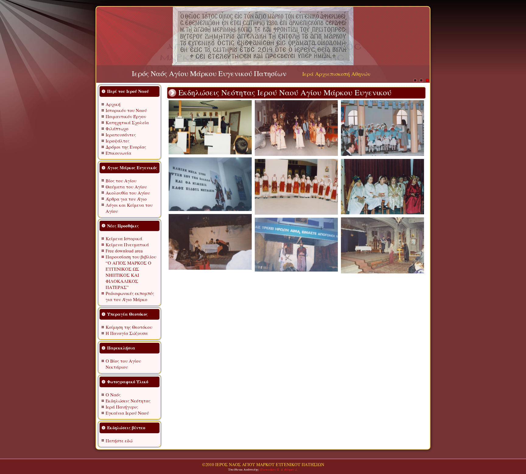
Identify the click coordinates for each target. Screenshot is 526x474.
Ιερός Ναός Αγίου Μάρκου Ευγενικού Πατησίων (209, 73)
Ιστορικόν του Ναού (126, 110)
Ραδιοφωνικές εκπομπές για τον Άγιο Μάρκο (130, 296)
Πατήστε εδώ (119, 440)
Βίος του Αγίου (121, 180)
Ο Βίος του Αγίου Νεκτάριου (123, 364)
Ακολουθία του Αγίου (128, 193)
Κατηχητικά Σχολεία (127, 122)
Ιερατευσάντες (121, 135)
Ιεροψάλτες (117, 141)
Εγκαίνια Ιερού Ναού (127, 413)
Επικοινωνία (118, 153)
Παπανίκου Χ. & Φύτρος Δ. (279, 469)
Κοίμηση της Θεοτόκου (129, 327)
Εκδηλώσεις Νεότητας (128, 401)
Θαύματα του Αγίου (126, 187)
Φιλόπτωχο (117, 128)
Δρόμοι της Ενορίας (126, 147)
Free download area (124, 251)
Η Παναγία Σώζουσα (127, 333)
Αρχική (113, 104)
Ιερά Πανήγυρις (122, 407)
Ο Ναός (113, 394)
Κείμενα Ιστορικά (124, 238)
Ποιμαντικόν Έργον (126, 116)
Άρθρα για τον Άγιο (126, 199)
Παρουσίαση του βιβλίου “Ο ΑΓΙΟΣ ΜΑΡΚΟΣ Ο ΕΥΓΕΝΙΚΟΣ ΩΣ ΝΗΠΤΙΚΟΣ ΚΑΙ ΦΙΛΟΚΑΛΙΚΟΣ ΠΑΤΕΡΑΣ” (131, 272)
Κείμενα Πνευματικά (127, 244)
